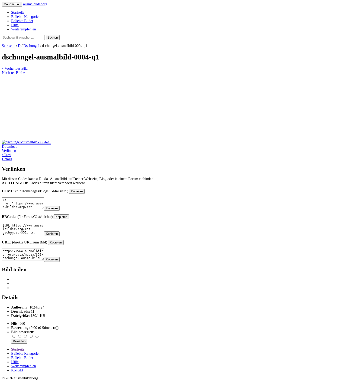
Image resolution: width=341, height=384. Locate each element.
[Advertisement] (141, 107)
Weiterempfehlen (23, 29)
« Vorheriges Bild (15, 68)
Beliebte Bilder (22, 21)
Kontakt (17, 370)
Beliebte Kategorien (25, 17)
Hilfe (15, 25)
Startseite (17, 12)
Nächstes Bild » (13, 73)
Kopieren (77, 191)
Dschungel (31, 46)
